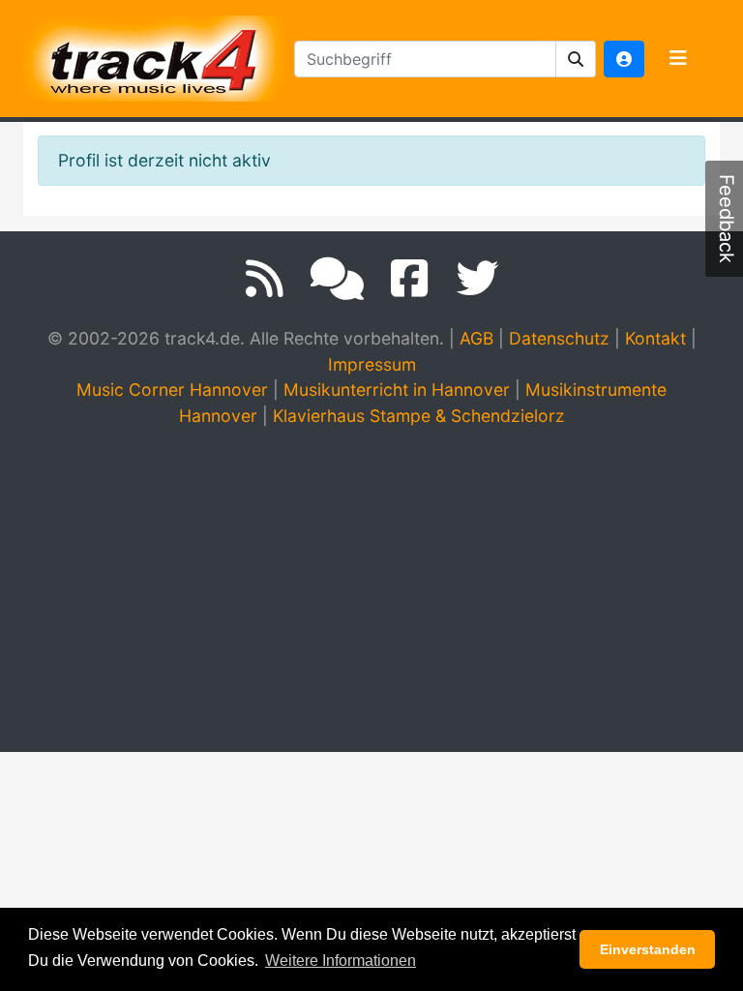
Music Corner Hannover (172, 389)
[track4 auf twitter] (477, 279)
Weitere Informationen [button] (340, 960)
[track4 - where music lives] (154, 54)
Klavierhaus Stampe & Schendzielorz (419, 415)
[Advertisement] (376, 589)
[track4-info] (337, 279)
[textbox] (425, 59)
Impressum (372, 364)
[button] (576, 59)
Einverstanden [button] (648, 949)
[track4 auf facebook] (409, 279)
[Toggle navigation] (678, 59)
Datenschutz (559, 338)
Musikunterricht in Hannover (396, 389)
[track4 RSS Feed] (264, 279)
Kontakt (655, 338)
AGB (476, 338)
